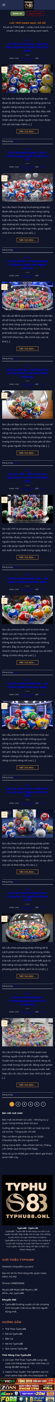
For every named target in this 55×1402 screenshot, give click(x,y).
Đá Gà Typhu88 (13, 1334)
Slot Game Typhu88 (16, 1348)
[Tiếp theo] (43, 1104)
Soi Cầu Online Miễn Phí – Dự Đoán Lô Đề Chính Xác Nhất (27, 580)
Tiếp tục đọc (27, 131)
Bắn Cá (9, 1338)
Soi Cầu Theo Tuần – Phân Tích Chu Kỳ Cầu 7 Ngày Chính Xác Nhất (27, 792)
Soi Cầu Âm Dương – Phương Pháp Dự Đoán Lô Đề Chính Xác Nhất (28, 47)
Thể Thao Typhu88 (15, 1329)
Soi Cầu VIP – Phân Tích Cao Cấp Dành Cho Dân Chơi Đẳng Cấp (28, 477)
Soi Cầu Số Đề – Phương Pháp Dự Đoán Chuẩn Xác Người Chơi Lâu (27, 264)
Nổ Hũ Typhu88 (14, 1343)
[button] (4, 4)
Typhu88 (21, 1228)
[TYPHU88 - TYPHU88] (29, 5)
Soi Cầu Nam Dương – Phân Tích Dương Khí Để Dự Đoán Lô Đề (27, 156)
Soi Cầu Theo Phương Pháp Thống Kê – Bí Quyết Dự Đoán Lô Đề (27, 896)
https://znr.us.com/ (23, 1266)
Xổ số (27, 40)
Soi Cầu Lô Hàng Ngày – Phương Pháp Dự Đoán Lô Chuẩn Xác (28, 1001)
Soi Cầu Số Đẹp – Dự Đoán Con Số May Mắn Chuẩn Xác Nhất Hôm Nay (27, 373)
